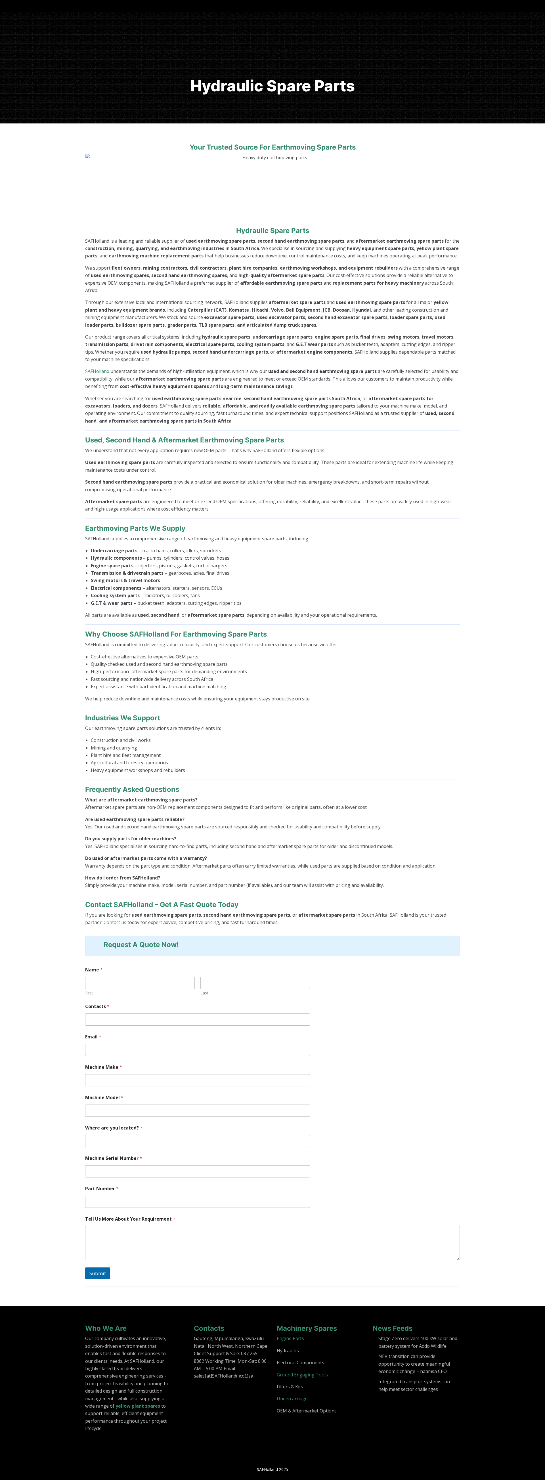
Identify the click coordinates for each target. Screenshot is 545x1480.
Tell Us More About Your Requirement (130, 1219)
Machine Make (103, 1067)
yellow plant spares (138, 1406)
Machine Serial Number (113, 1158)
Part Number (102, 1188)
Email (93, 1037)
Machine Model (104, 1097)
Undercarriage (292, 1398)
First (89, 992)
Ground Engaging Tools (302, 1375)
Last (204, 992)
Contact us (115, 922)
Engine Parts (290, 1338)
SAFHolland (97, 371)
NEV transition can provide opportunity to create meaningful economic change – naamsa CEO (414, 1363)
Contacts (97, 1006)
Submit (97, 1273)
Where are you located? (113, 1128)
